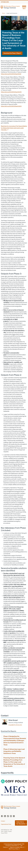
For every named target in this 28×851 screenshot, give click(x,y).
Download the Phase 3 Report (12, 53)
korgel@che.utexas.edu (15, 725)
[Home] (10, 7)
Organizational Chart (6, 824)
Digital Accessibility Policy (16, 847)
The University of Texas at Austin (13, 844)
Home (3, 13)
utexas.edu (5, 2)
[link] (11, 92)
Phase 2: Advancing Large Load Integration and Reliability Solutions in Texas (14, 751)
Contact (3, 821)
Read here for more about (14, 128)
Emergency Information (11, 845)
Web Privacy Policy (13, 849)
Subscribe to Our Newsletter (20, 823)
